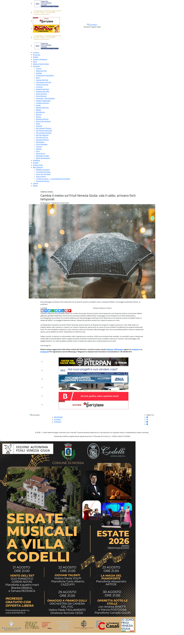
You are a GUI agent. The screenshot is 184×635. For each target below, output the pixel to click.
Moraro (39, 114)
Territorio (36, 66)
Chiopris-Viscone (42, 85)
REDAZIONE (58, 417)
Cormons (39, 87)
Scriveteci (57, 419)
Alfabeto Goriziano (43, 170)
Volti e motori (41, 176)
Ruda (38, 124)
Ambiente (36, 160)
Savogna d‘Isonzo (42, 140)
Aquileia (39, 73)
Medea (38, 110)
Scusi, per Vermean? (43, 174)
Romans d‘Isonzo (42, 119)
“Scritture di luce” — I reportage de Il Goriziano (53, 179)
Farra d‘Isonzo (41, 96)
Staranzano (40, 142)
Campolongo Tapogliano (45, 75)
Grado (38, 105)
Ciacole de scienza (42, 181)
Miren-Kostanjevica (43, 158)
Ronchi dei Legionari (43, 121)
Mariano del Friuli (42, 108)
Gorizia (38, 68)
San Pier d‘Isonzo (42, 135)
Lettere (35, 183)
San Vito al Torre (42, 137)
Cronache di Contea (43, 172)
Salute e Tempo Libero (41, 64)
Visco (38, 151)
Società (35, 163)
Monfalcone (40, 112)
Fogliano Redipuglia (43, 101)
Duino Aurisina (41, 94)
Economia (36, 55)
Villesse (38, 149)
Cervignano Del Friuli (43, 82)
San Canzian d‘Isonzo (43, 128)
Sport (35, 62)
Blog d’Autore (38, 167)
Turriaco (39, 147)
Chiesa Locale (38, 165)
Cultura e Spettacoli (40, 59)
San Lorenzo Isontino (43, 133)
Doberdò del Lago (42, 89)
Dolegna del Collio (42, 91)
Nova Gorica (40, 153)
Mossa (38, 117)
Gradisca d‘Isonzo (42, 103)
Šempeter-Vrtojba (42, 156)
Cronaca (36, 52)
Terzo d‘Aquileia (41, 144)
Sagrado (39, 126)
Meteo (35, 186)
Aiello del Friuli (41, 71)
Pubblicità (57, 422)
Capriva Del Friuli (42, 80)
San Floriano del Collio (44, 130)
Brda (37, 78)
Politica (35, 57)
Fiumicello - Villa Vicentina (45, 98)
